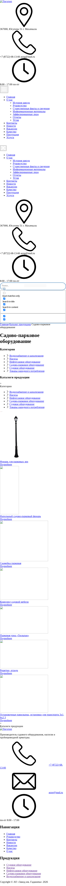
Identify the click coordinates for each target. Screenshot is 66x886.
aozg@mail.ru (56, 792)
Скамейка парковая (10, 563)
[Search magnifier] (4, 289)
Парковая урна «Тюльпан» (14, 635)
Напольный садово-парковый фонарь (20, 516)
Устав (16, 120)
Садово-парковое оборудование (26, 365)
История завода (21, 102)
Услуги (10, 137)
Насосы (13, 358)
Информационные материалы (29, 111)
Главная (10, 97)
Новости (11, 126)
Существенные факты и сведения (31, 108)
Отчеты (17, 117)
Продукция (12, 134)
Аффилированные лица (26, 114)
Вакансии (11, 128)
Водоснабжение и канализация (26, 355)
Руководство (20, 105)
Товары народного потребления (26, 371)
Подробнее (6, 464)
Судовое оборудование (21, 368)
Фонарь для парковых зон (14, 461)
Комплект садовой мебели (14, 601)
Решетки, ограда (9, 670)
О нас (9, 99)
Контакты (11, 123)
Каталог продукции (20, 324)
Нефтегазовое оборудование (24, 361)
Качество (11, 131)
